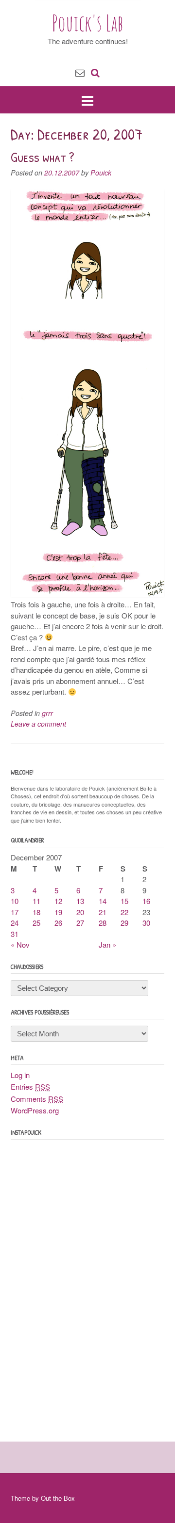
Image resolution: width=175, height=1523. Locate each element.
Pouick (100, 172)
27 (80, 923)
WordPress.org (35, 1110)
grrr (47, 713)
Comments (37, 1099)
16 (146, 901)
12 (58, 901)
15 (124, 901)
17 (14, 912)
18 (36, 912)
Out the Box (58, 1498)
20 (80, 912)
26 (58, 923)
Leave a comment (38, 724)
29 (124, 923)
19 (58, 912)
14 (102, 901)
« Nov (20, 944)
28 (102, 923)
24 (14, 923)
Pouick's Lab (87, 22)
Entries (30, 1086)
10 (14, 901)
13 (80, 901)
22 (124, 912)
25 (36, 923)
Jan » (107, 944)
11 (36, 901)
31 (14, 934)
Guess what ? (42, 157)
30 (146, 923)
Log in (20, 1075)
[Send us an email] (80, 72)
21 (102, 912)
